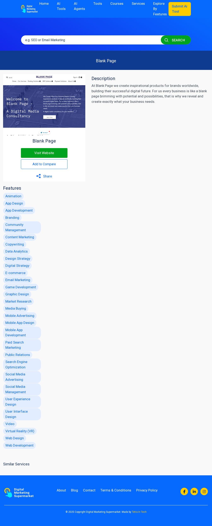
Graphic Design (17, 294)
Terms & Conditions (115, 490)
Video (9, 424)
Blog (74, 490)
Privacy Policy (147, 490)
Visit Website (44, 153)
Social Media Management (15, 389)
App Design (14, 203)
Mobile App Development (15, 332)
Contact (89, 490)
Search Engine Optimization (16, 364)
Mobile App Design (19, 323)
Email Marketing (17, 280)
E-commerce (15, 273)
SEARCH (178, 40)
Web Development (19, 445)
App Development (19, 210)
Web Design (14, 438)
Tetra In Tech (139, 511)
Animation (13, 196)
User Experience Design (17, 401)
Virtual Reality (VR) (19, 431)
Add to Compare (44, 164)
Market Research (18, 301)
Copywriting (14, 244)
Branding (12, 218)
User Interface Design (16, 414)
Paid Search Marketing (14, 345)
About (61, 490)
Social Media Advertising (15, 377)
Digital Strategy (17, 266)
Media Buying (15, 308)
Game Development (20, 287)
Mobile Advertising (19, 316)
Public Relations (17, 355)
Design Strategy (17, 258)
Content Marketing (19, 237)
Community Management (15, 227)
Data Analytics (16, 251)
